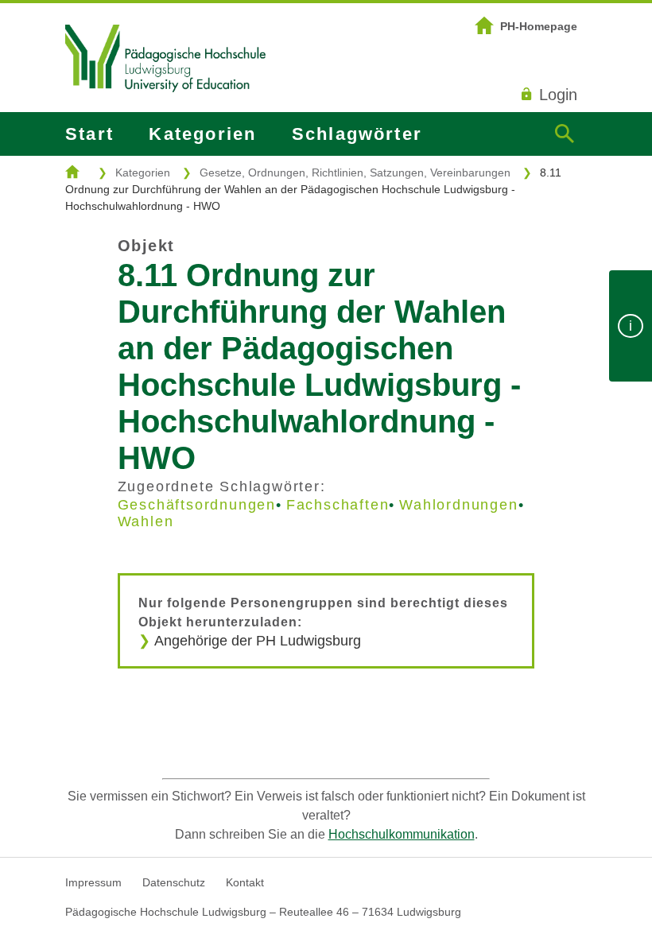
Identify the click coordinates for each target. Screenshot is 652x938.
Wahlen (146, 521)
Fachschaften (338, 505)
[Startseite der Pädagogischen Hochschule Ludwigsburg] (165, 112)
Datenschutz (173, 882)
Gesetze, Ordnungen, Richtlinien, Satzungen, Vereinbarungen (355, 172)
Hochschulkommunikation (401, 834)
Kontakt (245, 882)
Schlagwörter (357, 134)
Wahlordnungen (458, 505)
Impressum (93, 882)
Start (89, 134)
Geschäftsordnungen (197, 505)
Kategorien (202, 134)
